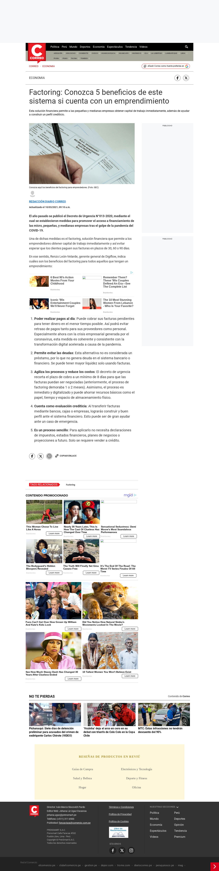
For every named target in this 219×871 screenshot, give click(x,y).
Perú (64, 46)
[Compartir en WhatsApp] (49, 456)
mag (180, 865)
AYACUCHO (71, 53)
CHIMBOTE (83, 53)
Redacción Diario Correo (47, 201)
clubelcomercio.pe (70, 865)
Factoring (70, 485)
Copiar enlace (68, 455)
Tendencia (131, 46)
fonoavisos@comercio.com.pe (75, 822)
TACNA (74, 58)
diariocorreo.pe (143, 865)
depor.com (107, 865)
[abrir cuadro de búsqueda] (186, 46)
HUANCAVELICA (108, 53)
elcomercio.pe (46, 865)
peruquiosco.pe (165, 865)
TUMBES (84, 58)
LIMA (183, 53)
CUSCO (95, 53)
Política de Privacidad (120, 814)
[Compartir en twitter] (186, 78)
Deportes (85, 46)
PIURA (56, 58)
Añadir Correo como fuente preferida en (166, 66)
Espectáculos (115, 46)
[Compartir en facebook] (178, 78)
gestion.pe (91, 865)
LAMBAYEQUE (171, 53)
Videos (143, 46)
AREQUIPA (58, 53)
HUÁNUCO (136, 53)
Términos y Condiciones (121, 807)
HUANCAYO (124, 53)
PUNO (65, 58)
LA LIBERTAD (156, 53)
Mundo (73, 46)
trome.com (123, 865)
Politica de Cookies (119, 821)
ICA (146, 53)
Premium (179, 836)
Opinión (179, 824)
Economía (99, 46)
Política (54, 46)
